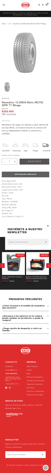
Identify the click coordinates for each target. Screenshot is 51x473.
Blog (28, 373)
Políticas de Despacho (35, 377)
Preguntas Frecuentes (35, 384)
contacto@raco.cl (11, 370)
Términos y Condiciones (35, 391)
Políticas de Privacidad (35, 395)
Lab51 (42, 465)
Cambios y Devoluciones (36, 380)
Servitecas (30, 388)
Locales (29, 370)
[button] (2, 265)
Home (4, 24)
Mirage (5, 98)
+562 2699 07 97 (11, 384)
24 (9, 24)
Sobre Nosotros (32, 366)
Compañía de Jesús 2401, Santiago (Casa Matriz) (13, 378)
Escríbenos (9, 366)
